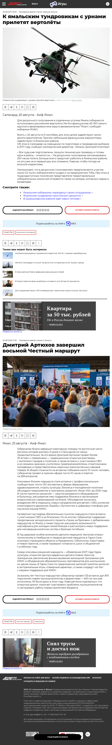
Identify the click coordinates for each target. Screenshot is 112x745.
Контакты (96, 678)
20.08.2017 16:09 (9, 12)
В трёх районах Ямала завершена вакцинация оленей (39, 272)
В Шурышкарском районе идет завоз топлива (51, 198)
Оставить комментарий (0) (87, 210)
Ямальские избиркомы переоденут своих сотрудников (57, 192)
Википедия (77, 100)
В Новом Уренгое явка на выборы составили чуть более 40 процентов (47, 281)
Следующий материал (57, 737)
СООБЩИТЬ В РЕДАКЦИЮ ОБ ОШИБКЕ (39, 681)
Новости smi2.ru (12, 331)
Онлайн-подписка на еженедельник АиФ (71, 678)
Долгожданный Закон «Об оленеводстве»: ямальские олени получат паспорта (51, 290)
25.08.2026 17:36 (10, 340)
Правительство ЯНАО (13, 429)
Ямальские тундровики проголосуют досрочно (52, 195)
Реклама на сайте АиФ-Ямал (37, 678)
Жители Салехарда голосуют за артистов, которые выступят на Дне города (49, 263)
